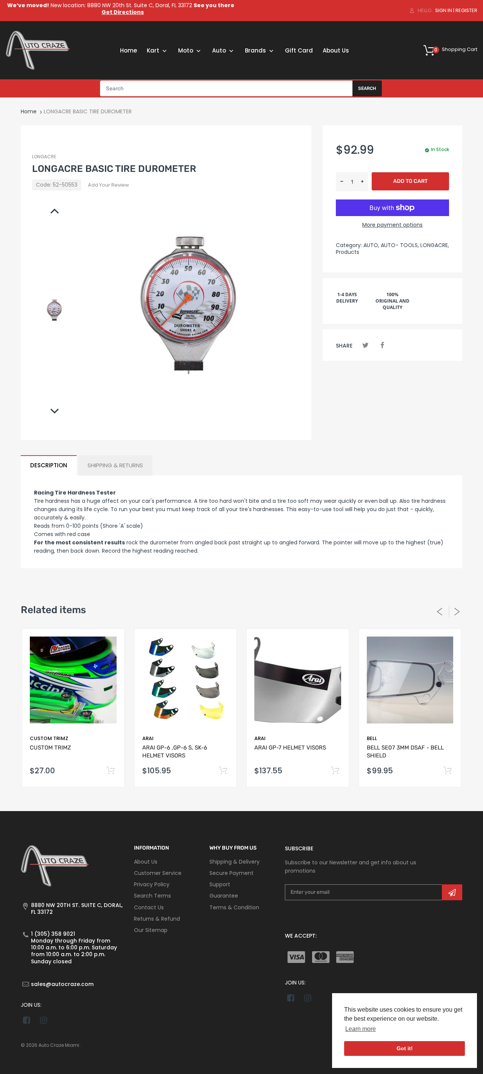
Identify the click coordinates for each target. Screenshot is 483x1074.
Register (466, 10)
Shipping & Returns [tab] (115, 465)
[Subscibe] (452, 892)
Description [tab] (48, 465)
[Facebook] (382, 345)
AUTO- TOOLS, (400, 245)
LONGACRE (44, 156)
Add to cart (410, 181)
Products (347, 252)
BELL (372, 738)
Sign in (443, 10)
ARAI (148, 738)
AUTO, (371, 245)
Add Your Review (108, 185)
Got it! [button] (405, 1048)
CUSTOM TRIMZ (49, 738)
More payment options (392, 224)
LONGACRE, (434, 245)
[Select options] (111, 770)
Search (367, 88)
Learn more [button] (360, 1029)
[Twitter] (365, 345)
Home (29, 111)
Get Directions (123, 12)
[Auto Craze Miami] (38, 50)
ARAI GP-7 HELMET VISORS (290, 747)
